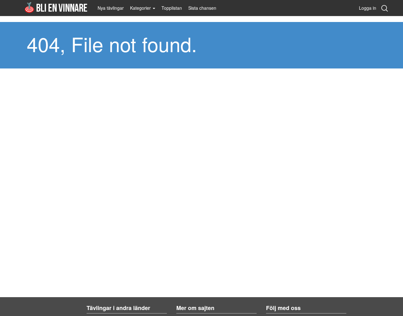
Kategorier (141, 8)
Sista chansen (202, 8)
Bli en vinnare (55, 7)
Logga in (367, 8)
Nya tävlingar (111, 8)
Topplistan (172, 8)
